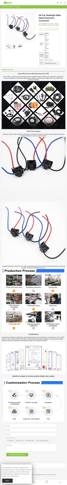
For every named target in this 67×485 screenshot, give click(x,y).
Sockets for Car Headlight (51, 29)
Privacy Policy (52, 474)
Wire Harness (10, 7)
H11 (41, 29)
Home (3, 7)
